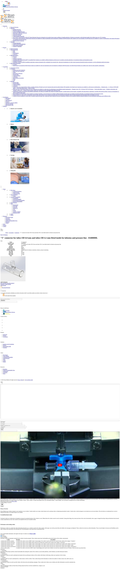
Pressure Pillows (16, 83)
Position (2, 428)
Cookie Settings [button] (3, 502)
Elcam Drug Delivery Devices (12, 6)
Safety (7, 5)
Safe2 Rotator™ (9, 100)
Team (11, 203)
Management (15, 204)
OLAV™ (15, 56)
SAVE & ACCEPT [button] (4, 566)
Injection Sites (16, 74)
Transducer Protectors (17, 61)
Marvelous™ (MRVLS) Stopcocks (20, 32)
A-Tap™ (15, 57)
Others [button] (1, 563)
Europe (14, 210)
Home (7, 232)
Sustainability (15, 198)
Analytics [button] (2, 556)
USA (14, 209)
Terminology (8, 219)
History (11, 215)
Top (1, 382)
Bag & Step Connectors (17, 73)
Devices (4, 47)
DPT (14, 50)
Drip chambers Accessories (18, 78)
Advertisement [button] (3, 559)
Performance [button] (3, 552)
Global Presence (13, 202)
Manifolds (12, 41)
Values (14, 195)
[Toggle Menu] (1, 187)
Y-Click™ (15, 64)
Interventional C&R (9, 105)
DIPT (14, 52)
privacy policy (14, 501)
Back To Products (4, 234)
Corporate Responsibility (15, 197)
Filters (14, 79)
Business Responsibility (17, 201)
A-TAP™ (7, 99)
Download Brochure (6, 287)
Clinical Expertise (16, 193)
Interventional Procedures (15, 63)
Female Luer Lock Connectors (19, 70)
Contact (4, 226)
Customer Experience (17, 191)
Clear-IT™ (15, 54)
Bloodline (12, 81)
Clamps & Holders (16, 75)
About (4, 189)
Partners (4, 225)
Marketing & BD (16, 212)
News (4, 224)
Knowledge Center (9, 217)
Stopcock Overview (14, 27)
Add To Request (3, 282)
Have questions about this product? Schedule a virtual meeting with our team (7, 284)
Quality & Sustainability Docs (11, 220)
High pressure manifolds (18, 45)
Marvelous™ (8, 98)
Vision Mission (6, 356)
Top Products (5, 97)
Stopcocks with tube (17, 35)
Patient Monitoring (14, 49)
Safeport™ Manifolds (17, 46)
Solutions (5, 106)
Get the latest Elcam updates (10, 295)
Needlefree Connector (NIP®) (11, 102)
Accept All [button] (9, 502)
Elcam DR (15, 207)
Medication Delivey (14, 55)
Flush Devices (16, 53)
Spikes (14, 72)
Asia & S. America (16, 211)
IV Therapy (12, 68)
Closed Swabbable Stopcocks (19, 31)
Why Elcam (12, 190)
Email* (1, 425)
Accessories (5, 66)
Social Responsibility (17, 199)
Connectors (15, 76)
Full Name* (2, 421)
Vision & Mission (13, 194)
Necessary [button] (2, 534)
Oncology (5, 347)
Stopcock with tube (9, 103)
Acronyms (8, 218)
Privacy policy (33, 533)
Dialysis (4, 345)
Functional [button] (2, 549)
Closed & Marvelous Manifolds (19, 44)
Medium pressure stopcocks (18, 40)
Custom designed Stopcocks (18, 36)
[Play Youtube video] (60, 465)
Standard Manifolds (17, 43)
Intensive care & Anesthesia (8, 344)
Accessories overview (14, 67)
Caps (14, 80)
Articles (7, 223)
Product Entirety (16, 192)
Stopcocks (5, 26)
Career (11, 213)
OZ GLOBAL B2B (29, 379)
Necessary (4, 536)
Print (1, 240)
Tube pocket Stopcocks (17, 34)
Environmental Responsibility (19, 200)
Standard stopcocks (17, 29)
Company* (2, 426)
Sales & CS (15, 208)
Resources (5, 216)
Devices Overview (14, 48)
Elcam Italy (15, 206)
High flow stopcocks (17, 30)
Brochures (8, 221)
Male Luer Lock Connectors (18, 71)
